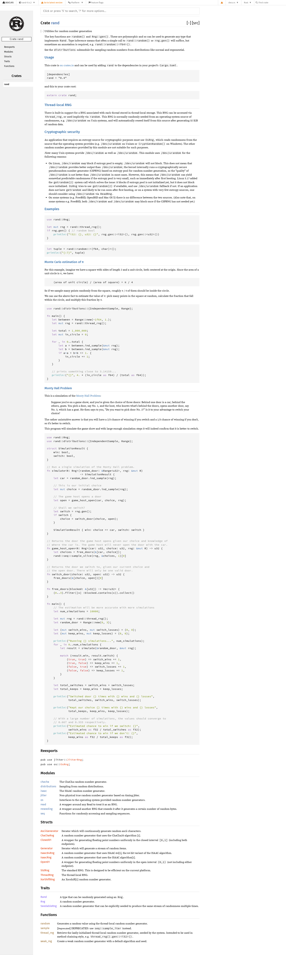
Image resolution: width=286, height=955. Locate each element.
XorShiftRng (48, 879)
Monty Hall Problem (58, 388)
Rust (246, 2)
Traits (7, 61)
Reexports (9, 47)
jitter (44, 795)
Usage (49, 57)
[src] (195, 23)
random (45, 923)
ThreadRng (47, 875)
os (42, 800)
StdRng (45, 870)
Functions (9, 66)
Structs (8, 56)
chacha (45, 781)
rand (6, 84)
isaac (44, 790)
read (43, 804)
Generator (47, 848)
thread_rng (47, 932)
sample (45, 928)
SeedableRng (49, 906)
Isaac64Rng (47, 853)
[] (189, 23)
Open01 (45, 861)
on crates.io (67, 65)
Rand (44, 897)
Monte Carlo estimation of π (64, 262)
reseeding (46, 808)
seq (43, 813)
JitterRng (74, 759)
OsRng (64, 764)
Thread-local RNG (58, 105)
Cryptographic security (62, 132)
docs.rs (231, 2)
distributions (48, 786)
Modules (8, 51)
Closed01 (46, 840)
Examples (52, 209)
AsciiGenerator (49, 831)
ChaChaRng (47, 835)
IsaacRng (46, 857)
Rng (43, 901)
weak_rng (46, 941)
